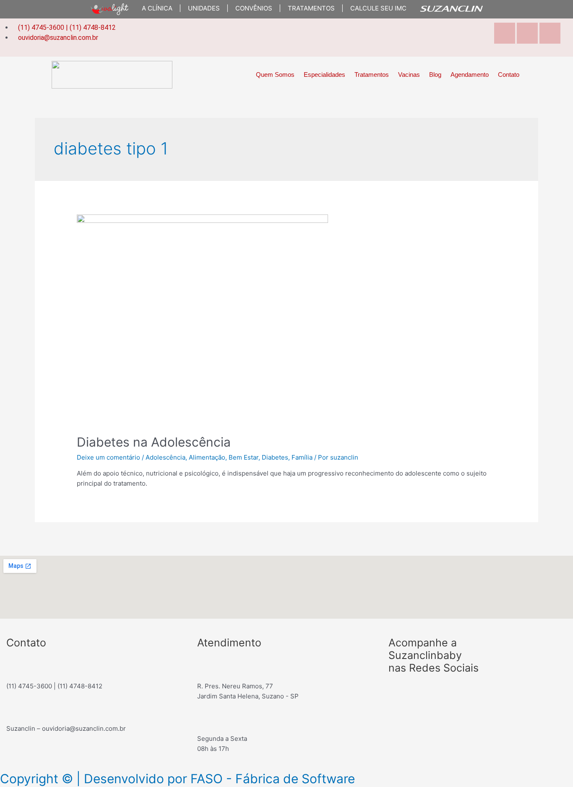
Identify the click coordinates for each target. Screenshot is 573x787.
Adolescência (165, 457)
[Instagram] (527, 33)
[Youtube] (549, 33)
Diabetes (275, 457)
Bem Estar (243, 457)
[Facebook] (398, 692)
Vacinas (409, 74)
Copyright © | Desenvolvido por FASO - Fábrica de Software (177, 778)
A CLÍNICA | (158, 8)
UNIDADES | (205, 8)
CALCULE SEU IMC (375, 8)
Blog (435, 74)
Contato (508, 74)
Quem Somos (275, 74)
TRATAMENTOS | (312, 8)
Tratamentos (371, 74)
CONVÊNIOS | (255, 8)
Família (302, 457)
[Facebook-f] (504, 33)
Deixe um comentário (108, 457)
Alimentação (207, 457)
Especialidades (324, 74)
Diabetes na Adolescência (154, 442)
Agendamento (470, 74)
